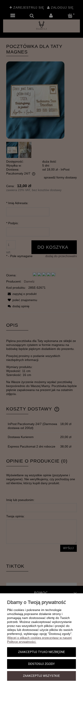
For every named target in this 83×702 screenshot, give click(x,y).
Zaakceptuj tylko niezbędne (41, 652)
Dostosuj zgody (41, 664)
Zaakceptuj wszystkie (41, 675)
